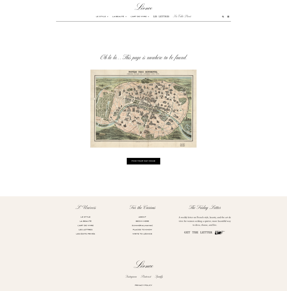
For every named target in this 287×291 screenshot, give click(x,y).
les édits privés (85, 234)
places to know (142, 230)
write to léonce (142, 234)
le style (101, 16)
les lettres (161, 17)
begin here (142, 221)
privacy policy (143, 285)
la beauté (118, 16)
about (142, 217)
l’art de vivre (139, 16)
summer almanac (142, 225)
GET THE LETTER (199, 232)
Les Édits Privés (182, 16)
